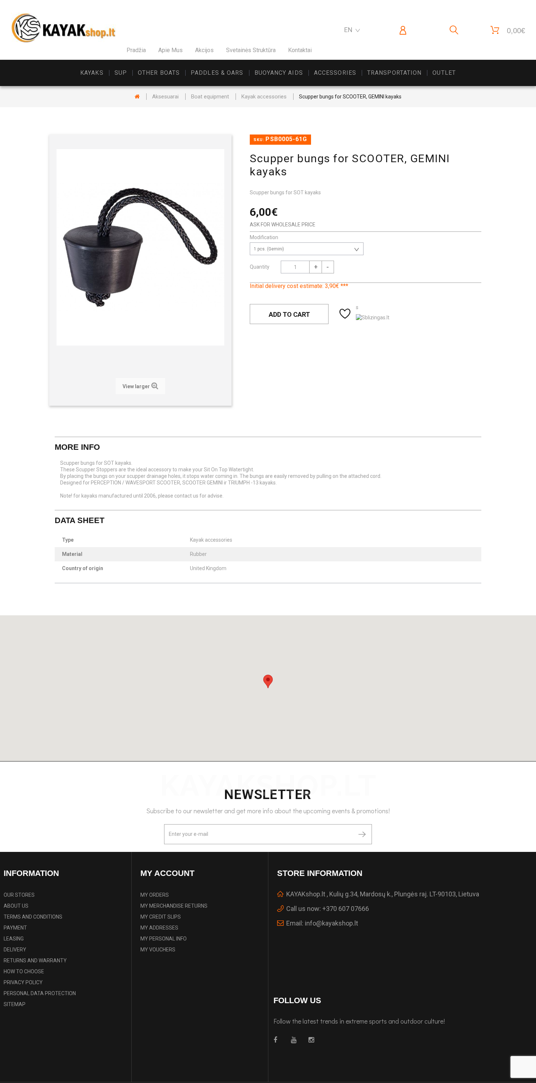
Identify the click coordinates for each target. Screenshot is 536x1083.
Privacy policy (23, 982)
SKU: (258, 139)
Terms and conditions (33, 917)
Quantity (259, 267)
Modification (264, 237)
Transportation (394, 72)
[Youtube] (295, 1040)
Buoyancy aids (279, 72)
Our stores (19, 895)
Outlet (444, 72)
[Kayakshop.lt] (63, 28)
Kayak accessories (264, 96)
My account (167, 873)
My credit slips (160, 917)
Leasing (14, 939)
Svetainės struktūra (251, 50)
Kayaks (92, 72)
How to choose (24, 971)
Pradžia (136, 50)
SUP (120, 72)
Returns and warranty (35, 960)
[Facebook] (278, 1040)
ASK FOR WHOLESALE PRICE (282, 224)
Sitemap (15, 1004)
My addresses (159, 928)
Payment (15, 928)
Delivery (15, 950)
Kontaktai (300, 50)
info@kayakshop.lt (331, 923)
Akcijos (204, 50)
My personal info (163, 939)
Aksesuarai (165, 96)
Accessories (335, 72)
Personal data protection (40, 993)
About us (16, 906)
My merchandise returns (173, 906)
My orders (154, 895)
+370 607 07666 (345, 908)
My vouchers (157, 950)
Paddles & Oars (217, 72)
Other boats (159, 72)
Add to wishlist (346, 314)
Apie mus (170, 50)
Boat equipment (210, 96)
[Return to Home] (137, 96)
